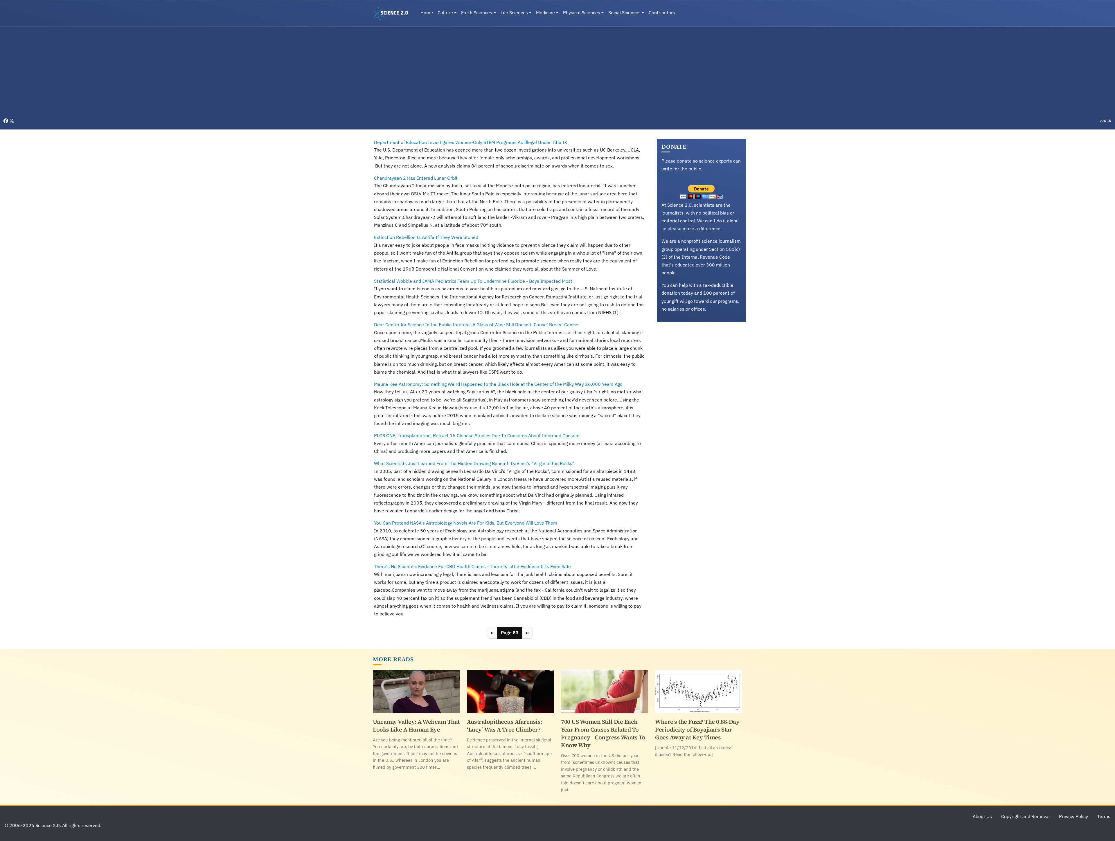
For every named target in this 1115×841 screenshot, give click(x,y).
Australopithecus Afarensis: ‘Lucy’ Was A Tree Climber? (504, 726)
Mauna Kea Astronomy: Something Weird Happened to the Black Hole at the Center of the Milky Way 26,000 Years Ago (498, 384)
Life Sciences (514, 12)
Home (426, 12)
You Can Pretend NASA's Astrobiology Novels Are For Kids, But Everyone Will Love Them (465, 523)
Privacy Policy (1073, 816)
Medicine (545, 12)
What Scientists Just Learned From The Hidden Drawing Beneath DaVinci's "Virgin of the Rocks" (474, 463)
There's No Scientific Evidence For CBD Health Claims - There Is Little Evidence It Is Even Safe (472, 566)
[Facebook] (6, 121)
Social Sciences (624, 12)
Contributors (662, 12)
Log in (1106, 121)
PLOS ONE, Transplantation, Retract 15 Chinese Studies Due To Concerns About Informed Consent (477, 435)
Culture (445, 12)
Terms (1103, 816)
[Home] (393, 13)
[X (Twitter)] (11, 121)
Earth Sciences (476, 12)
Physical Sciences (581, 12)
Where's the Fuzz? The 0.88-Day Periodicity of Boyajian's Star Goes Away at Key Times (697, 729)
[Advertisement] (557, 73)
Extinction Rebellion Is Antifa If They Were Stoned (426, 237)
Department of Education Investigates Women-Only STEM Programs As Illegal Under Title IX (470, 142)
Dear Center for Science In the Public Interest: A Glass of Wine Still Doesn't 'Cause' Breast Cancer (476, 324)
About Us (982, 816)
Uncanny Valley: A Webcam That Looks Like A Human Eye (416, 726)
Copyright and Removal (1025, 816)
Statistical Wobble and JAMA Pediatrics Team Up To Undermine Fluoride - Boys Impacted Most (473, 281)
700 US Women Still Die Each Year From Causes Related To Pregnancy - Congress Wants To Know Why (603, 733)
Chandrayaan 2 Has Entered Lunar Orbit (416, 178)
